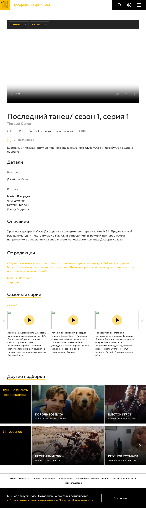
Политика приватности (124, 478)
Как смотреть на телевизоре (58, 478)
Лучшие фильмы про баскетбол (15, 392)
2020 (10, 131)
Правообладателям (73, 482)
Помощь (36, 478)
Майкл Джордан (18, 196)
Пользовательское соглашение (92, 478)
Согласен (120, 498)
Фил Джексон (17, 200)
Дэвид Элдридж (18, 209)
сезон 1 (12, 305)
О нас (13, 478)
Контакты (24, 478)
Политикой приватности (76, 500)
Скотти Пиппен (18, 205)
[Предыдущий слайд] (142, 319)
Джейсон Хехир (18, 179)
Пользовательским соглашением (32, 500)
